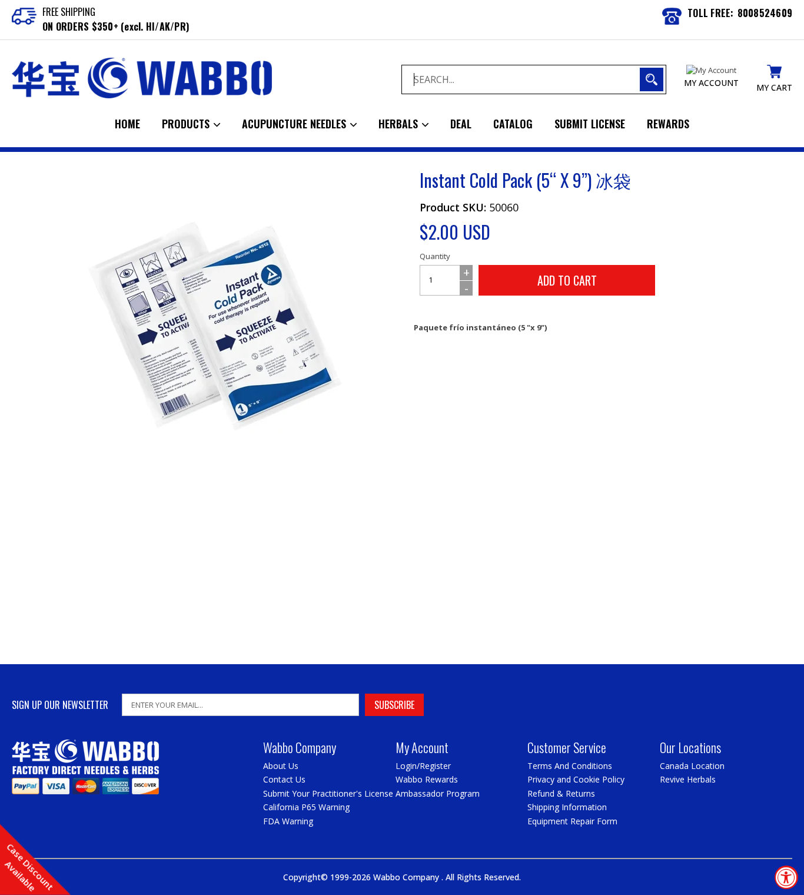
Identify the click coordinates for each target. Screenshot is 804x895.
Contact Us (284, 779)
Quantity (435, 256)
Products (187, 123)
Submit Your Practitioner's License (328, 793)
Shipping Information (567, 807)
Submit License (589, 123)
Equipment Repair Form (572, 821)
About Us (280, 765)
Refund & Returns (561, 793)
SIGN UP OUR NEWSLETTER (60, 705)
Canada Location (692, 765)
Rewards (668, 123)
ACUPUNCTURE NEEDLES (295, 123)
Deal (460, 123)
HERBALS (399, 123)
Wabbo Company (407, 877)
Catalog (513, 123)
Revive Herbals (688, 779)
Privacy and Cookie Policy (575, 779)
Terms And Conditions (569, 765)
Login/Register (423, 765)
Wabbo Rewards (427, 779)
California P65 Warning (306, 807)
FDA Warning (288, 821)
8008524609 (765, 13)
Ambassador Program (438, 793)
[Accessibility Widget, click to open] (786, 877)
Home (127, 123)
